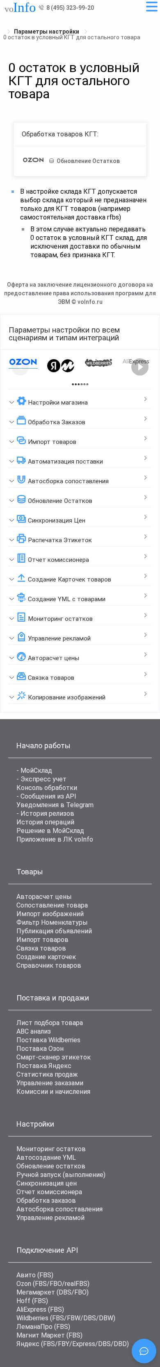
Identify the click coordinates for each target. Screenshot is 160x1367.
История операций (45, 822)
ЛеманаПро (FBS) (43, 1327)
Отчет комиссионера (49, 1192)
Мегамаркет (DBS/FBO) (52, 1292)
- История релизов (45, 813)
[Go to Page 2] (84, 384)
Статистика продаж (47, 1074)
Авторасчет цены (44, 897)
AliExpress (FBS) (40, 1309)
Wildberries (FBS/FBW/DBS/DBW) (65, 1318)
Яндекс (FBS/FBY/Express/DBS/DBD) (72, 1344)
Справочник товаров (48, 965)
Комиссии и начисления (53, 1091)
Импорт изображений (50, 914)
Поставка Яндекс (43, 1066)
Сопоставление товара (52, 905)
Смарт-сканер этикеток (53, 1057)
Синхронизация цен (46, 1183)
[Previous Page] (20, 367)
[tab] (80, 399)
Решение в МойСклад (50, 831)
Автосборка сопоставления (59, 1209)
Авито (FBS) (34, 1275)
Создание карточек (46, 957)
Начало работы (43, 745)
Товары (29, 871)
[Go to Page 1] (75, 384)
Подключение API (47, 1250)
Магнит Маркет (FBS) (49, 1335)
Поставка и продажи (52, 998)
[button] (80, 399)
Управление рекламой (50, 1218)
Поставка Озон (40, 1048)
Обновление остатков (50, 1166)
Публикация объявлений (54, 931)
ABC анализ (33, 1031)
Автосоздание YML (46, 1157)
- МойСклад (34, 770)
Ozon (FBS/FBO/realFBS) (52, 1284)
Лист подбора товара (49, 1023)
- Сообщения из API (46, 796)
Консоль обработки (46, 788)
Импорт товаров (42, 940)
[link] (47, 31)
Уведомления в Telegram (55, 805)
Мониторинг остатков (51, 1149)
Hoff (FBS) (32, 1301)
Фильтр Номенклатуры (52, 922)
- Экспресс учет (41, 779)
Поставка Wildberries (48, 1040)
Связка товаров (41, 948)
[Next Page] (140, 367)
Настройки (35, 1124)
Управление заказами (49, 1083)
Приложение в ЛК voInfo (54, 839)
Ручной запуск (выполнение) (60, 1175)
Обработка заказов (46, 1200)
